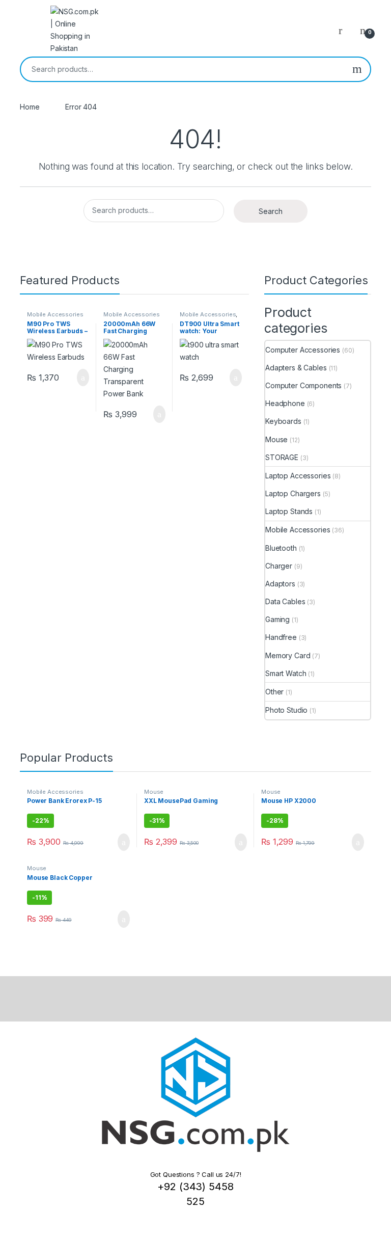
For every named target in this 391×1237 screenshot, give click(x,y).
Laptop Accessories (297, 475)
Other (274, 691)
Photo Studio (286, 710)
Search (357, 69)
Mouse (276, 439)
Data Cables (285, 601)
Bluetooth (281, 548)
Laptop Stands (289, 511)
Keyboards (283, 421)
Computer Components (303, 385)
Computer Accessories (302, 349)
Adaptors (280, 583)
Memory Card (287, 655)
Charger (278, 565)
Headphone (285, 403)
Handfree (281, 637)
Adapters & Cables (296, 367)
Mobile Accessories (55, 314)
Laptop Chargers (293, 493)
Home (29, 106)
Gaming (277, 619)
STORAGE (281, 457)
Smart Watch (285, 673)
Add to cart (82, 377)
